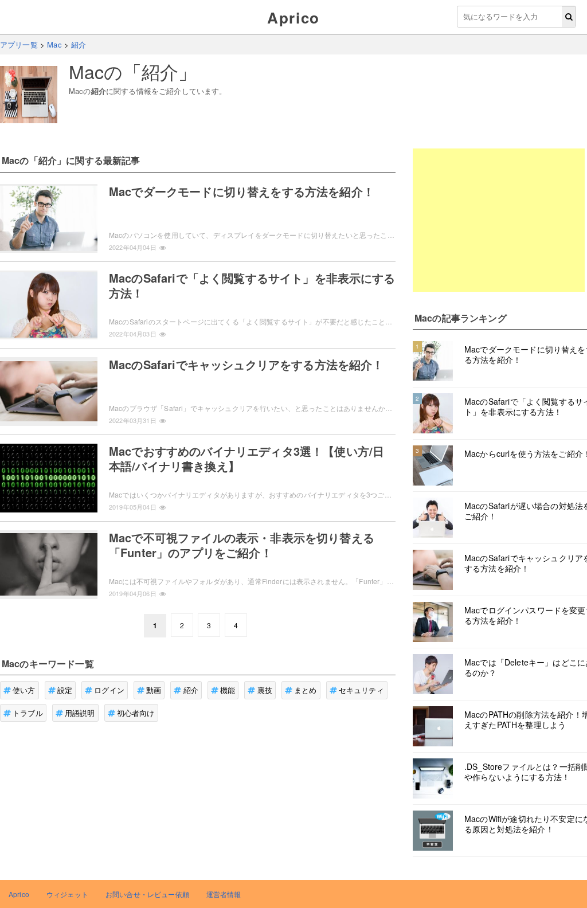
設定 (64, 689)
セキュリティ (361, 689)
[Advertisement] (499, 220)
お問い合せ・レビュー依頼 (147, 894)
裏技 (264, 689)
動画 (153, 689)
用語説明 (80, 712)
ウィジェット (67, 894)
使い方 (24, 689)
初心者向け (136, 712)
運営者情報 (223, 894)
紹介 (190, 689)
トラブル (28, 712)
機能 (227, 689)
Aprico (293, 17)
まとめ (305, 689)
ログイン (109, 689)
